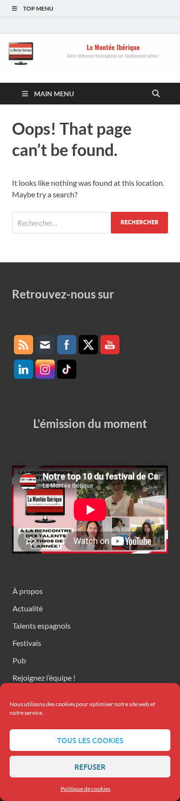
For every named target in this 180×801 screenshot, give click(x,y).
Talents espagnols (41, 625)
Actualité (27, 608)
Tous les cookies (90, 740)
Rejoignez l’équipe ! (43, 677)
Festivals (26, 642)
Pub (19, 660)
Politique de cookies (85, 788)
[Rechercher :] (90, 222)
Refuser (90, 766)
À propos (27, 590)
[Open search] (156, 94)
